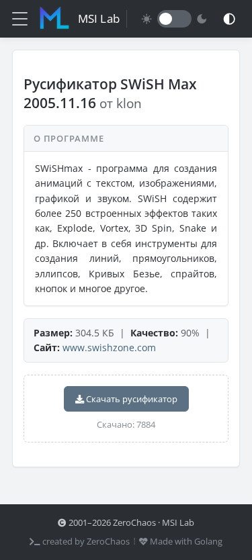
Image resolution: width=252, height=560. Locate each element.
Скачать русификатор (130, 399)
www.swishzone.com (109, 347)
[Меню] (20, 19)
